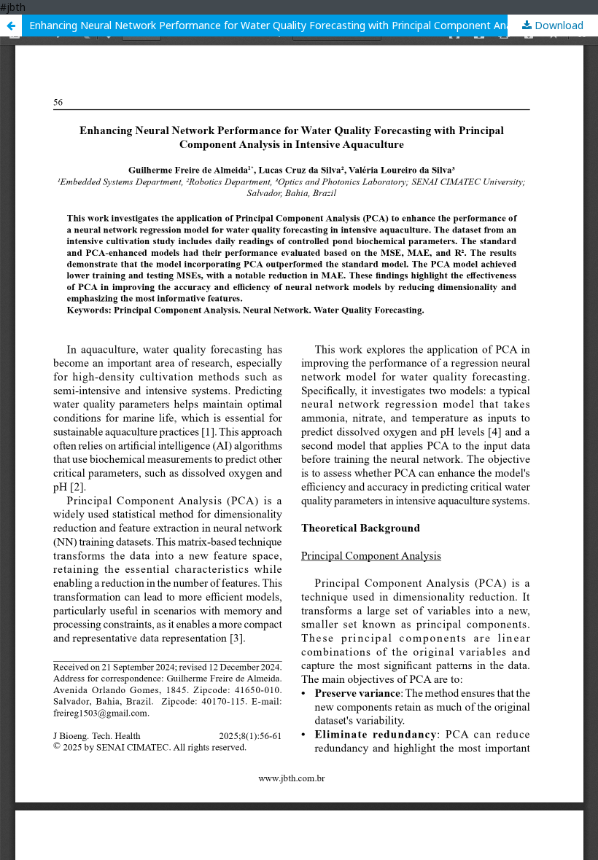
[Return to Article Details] (11, 25)
